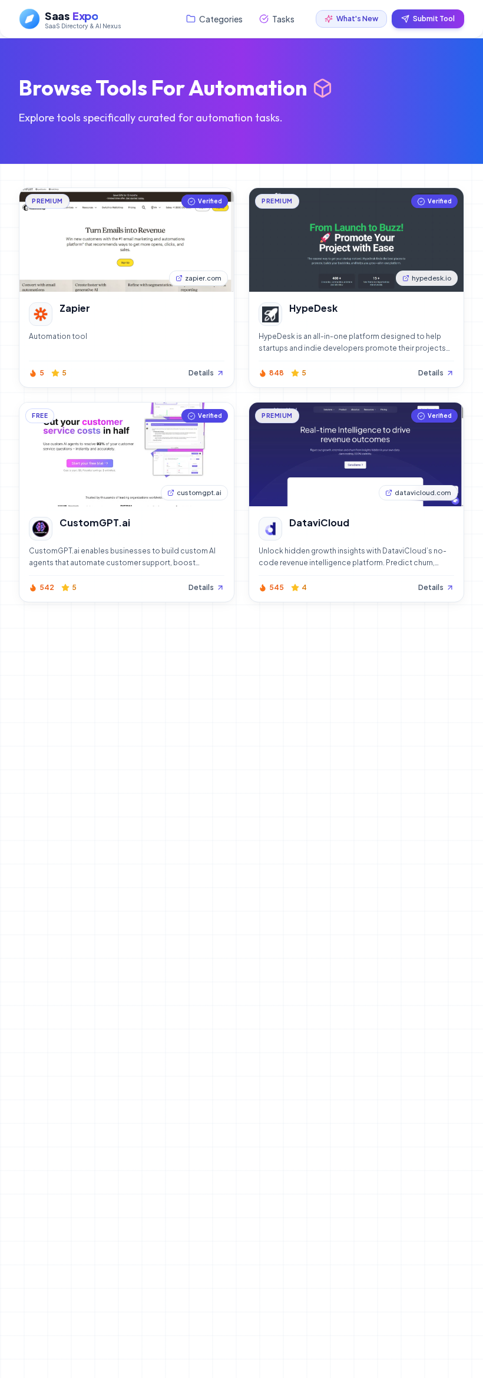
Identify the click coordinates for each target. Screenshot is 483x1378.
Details (201, 372)
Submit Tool (434, 18)
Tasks (283, 19)
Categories (221, 19)
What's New (357, 18)
